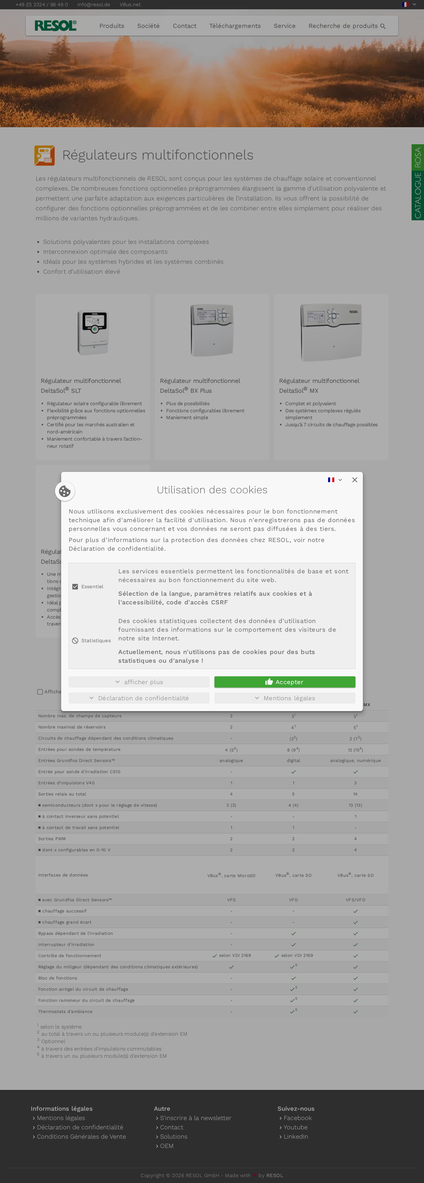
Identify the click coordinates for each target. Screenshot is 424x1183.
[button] (354, 480)
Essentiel (92, 586)
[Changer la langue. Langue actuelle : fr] (337, 480)
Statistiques (96, 640)
